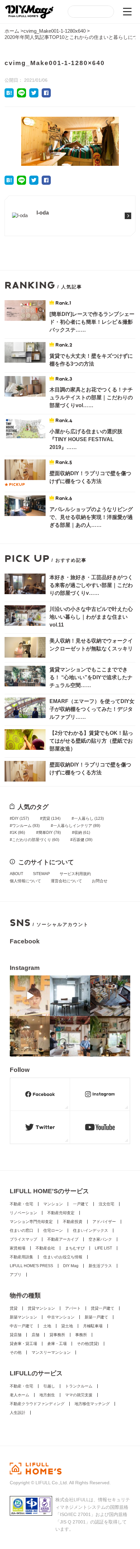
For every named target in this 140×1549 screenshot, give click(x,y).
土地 (47, 1326)
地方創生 (47, 1395)
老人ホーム (19, 1395)
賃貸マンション (41, 1308)
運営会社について (66, 881)
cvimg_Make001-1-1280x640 (54, 31)
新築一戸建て (96, 1317)
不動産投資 (72, 1222)
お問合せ (99, 881)
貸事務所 (57, 1335)
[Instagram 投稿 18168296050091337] (30, 995)
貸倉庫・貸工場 (23, 1344)
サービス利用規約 (75, 873)
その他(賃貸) (88, 1344)
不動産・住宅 (21, 1204)
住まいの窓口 (21, 1230)
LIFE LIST (103, 1248)
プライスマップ (23, 1239)
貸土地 (67, 1326)
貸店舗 (15, 1335)
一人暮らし (89, 818)
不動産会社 (45, 1248)
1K (18, 832)
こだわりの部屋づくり (35, 839)
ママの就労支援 (78, 1395)
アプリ (15, 1275)
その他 (15, 1352)
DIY (20, 818)
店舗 (35, 1335)
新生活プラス (100, 1266)
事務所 (81, 1335)
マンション (53, 1204)
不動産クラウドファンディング (37, 1404)
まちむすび (75, 1248)
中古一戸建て (21, 1326)
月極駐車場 (93, 1326)
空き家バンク (100, 1239)
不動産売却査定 (61, 1213)
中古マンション (61, 1317)
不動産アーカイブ (62, 1239)
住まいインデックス (90, 1230)
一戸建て (81, 1204)
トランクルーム (78, 1386)
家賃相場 (17, 1248)
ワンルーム (26, 825)
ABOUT (16, 873)
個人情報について (25, 881)
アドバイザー (104, 1222)
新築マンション (23, 1317)
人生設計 (17, 1413)
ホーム (12, 31)
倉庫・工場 (57, 1344)
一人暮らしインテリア (76, 825)
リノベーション (23, 1213)
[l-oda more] (33, 226)
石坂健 (82, 839)
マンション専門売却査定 (31, 1222)
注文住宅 (106, 1204)
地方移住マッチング (92, 1404)
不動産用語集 (21, 1257)
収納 (82, 832)
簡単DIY (49, 832)
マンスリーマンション (51, 1352)
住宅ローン (53, 1230)
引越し (49, 1386)
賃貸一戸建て (102, 1308)
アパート (73, 1308)
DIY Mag (70, 1266)
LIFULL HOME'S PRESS (31, 1266)
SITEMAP (41, 873)
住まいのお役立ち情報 (62, 1257)
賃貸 (51, 818)
